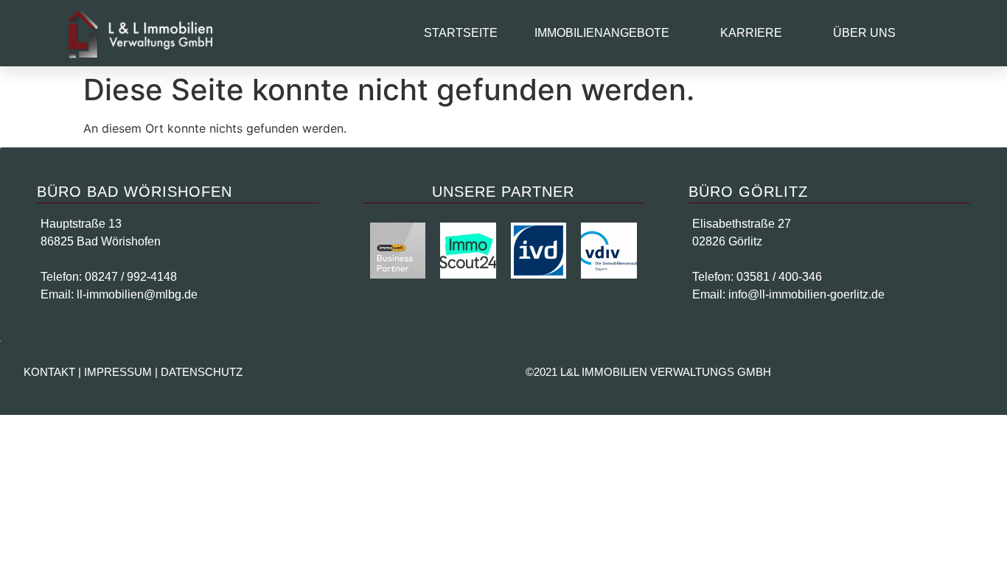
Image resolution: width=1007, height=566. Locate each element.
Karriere (751, 33)
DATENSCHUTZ (202, 372)
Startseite (461, 33)
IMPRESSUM (118, 372)
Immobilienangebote (601, 33)
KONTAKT (49, 372)
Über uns (864, 33)
